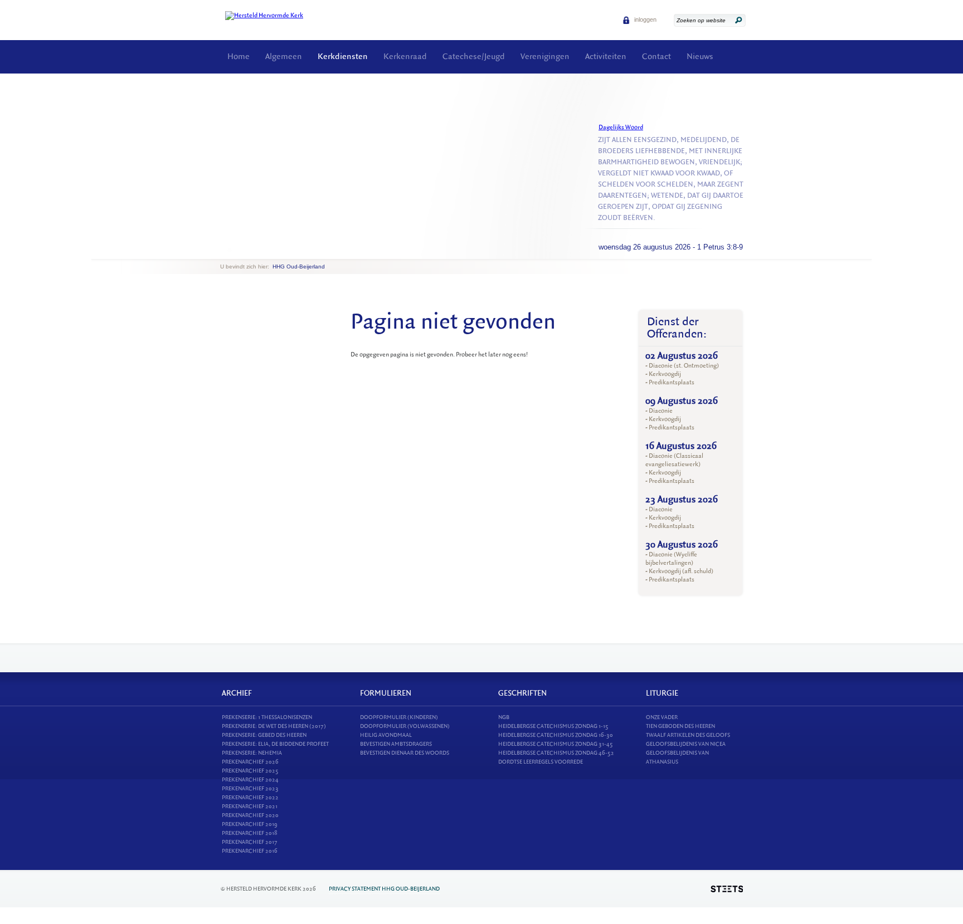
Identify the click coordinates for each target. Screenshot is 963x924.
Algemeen (283, 56)
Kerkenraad (405, 56)
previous (223, 250)
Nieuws (700, 56)
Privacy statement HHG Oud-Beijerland (384, 888)
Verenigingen (545, 56)
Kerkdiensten (343, 56)
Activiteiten (605, 56)
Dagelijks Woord (621, 127)
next (236, 250)
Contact (656, 56)
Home (238, 56)
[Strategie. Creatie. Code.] (727, 889)
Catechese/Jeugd (473, 56)
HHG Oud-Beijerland (299, 266)
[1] (229, 250)
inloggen (644, 19)
